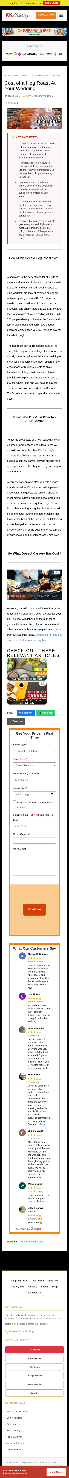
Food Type (20, 759)
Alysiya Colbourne (38, 954)
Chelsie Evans (35, 1131)
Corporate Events (15, 1449)
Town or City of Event (26, 773)
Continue (34, 909)
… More (41, 1124)
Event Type (20, 744)
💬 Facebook (25, 713)
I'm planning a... (20, 1281)
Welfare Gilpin (35, 1184)
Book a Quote (34, 1358)
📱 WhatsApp (46, 713)
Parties (24, 75)
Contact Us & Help (21, 1331)
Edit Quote (35, 1367)
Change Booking (34, 1376)
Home (7, 75)
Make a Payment (34, 1384)
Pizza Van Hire (14, 1424)
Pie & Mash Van (14, 1437)
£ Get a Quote (46, 15)
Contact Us (34, 1293)
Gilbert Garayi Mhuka (35, 1210)
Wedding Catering (15, 1443)
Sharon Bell (34, 1074)
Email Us (34, 1393)
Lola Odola (34, 994)
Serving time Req (33, 817)
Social (44, 1287)
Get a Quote (51, 3)
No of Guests (21, 834)
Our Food (38, 1281)
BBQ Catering (13, 1430)
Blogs (15, 75)
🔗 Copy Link (16, 721)
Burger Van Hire (14, 1418)
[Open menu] (61, 15)
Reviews (32, 1287)
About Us (53, 1281)
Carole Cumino (36, 1028)
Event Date (20, 788)
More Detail (20, 848)
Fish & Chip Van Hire (17, 1411)
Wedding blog (36, 1241)
